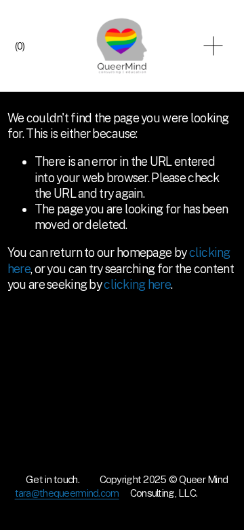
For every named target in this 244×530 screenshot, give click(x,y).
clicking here (137, 284)
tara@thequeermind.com (67, 493)
